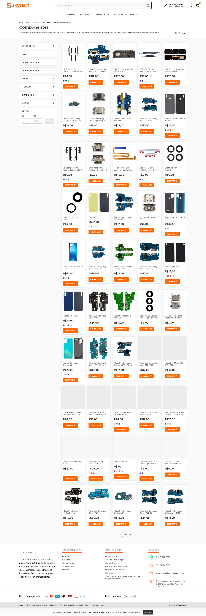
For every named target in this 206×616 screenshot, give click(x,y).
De (23, 116)
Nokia (36, 22)
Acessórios (119, 14)
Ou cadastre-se (176, 7)
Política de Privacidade (116, 566)
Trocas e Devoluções (115, 559)
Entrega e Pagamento (115, 569)
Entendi (148, 612)
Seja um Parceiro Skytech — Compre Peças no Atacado (122, 577)
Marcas (134, 14)
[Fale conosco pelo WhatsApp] (190, 6)
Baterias (84, 14)
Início (21, 22)
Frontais (70, 14)
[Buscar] (148, 5)
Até (34, 116)
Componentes (101, 14)
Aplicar (49, 121)
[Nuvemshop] (177, 605)
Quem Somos (111, 556)
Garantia (109, 573)
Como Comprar (112, 563)
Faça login (179, 4)
